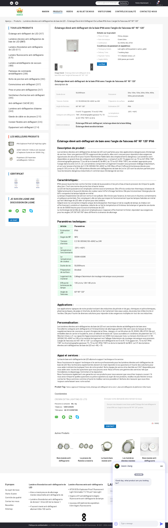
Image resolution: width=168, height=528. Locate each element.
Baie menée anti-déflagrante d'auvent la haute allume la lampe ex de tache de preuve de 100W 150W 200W (64, 459)
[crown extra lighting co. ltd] (19, 11)
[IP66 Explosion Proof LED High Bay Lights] (11, 143)
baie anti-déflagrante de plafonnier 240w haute (134, 387)
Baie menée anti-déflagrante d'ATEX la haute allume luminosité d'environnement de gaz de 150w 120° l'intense (149, 459)
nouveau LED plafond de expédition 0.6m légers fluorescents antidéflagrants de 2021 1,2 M (84, 505)
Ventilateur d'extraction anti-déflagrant (27, 95)
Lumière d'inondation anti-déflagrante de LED (47, 486)
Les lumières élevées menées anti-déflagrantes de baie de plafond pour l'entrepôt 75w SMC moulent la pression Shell (128, 459)
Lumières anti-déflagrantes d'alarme (25, 108)
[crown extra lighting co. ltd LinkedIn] (11, 3)
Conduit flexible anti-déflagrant (23, 122)
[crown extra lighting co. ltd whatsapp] (18, 210)
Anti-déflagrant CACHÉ (19, 103)
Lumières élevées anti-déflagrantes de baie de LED (44, 21)
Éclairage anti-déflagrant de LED (23, 33)
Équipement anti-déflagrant (21, 127)
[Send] (161, 524)
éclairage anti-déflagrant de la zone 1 (104, 387)
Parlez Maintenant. (142, 3)
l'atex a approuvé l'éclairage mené (78, 387)
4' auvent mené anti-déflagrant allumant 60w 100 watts (43, 507)
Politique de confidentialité (38, 525)
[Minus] (161, 466)
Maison (45, 11)
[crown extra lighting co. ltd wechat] (25, 210)
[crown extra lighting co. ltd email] (12, 210)
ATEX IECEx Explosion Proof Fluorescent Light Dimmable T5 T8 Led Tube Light (87, 490)
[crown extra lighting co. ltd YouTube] (16, 3)
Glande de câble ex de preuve (22, 116)
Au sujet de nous (85, 11)
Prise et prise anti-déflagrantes (23, 90)
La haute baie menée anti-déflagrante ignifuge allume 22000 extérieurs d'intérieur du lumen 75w (106, 459)
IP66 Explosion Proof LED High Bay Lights (31, 144)
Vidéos (69, 11)
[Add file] (116, 524)
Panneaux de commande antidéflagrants (20, 72)
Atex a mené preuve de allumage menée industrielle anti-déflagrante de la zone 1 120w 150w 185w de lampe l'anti (46, 494)
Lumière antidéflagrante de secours (25, 63)
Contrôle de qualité (125, 11)
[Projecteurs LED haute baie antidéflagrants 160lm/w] (11, 159)
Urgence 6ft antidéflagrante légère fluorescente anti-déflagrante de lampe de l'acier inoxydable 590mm (87, 497)
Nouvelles (9, 505)
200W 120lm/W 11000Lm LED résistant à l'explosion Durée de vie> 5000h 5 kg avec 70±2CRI (31, 152)
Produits (57, 11)
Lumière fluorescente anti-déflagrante (26, 55)
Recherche (123, 3)
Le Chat (102, 64)
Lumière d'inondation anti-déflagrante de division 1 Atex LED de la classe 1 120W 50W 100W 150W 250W (46, 501)
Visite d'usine (104, 11)
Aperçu (8, 21)
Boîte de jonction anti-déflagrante (24, 79)
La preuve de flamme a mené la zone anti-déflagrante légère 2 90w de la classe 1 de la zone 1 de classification (85, 459)
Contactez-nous (148, 11)
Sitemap (9, 509)
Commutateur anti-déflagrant (22, 84)
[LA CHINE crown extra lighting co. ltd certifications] (16, 183)
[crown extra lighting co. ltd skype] (32, 210)
